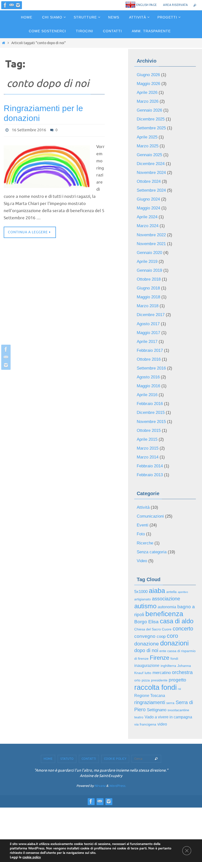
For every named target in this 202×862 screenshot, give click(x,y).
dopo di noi (146, 581)
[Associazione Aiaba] (5, 5)
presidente (159, 607)
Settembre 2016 (151, 330)
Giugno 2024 (148, 183)
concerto (183, 563)
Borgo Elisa (146, 556)
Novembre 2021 (151, 221)
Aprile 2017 (147, 307)
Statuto (67, 678)
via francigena (145, 644)
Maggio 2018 (148, 268)
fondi (174, 589)
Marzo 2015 (147, 400)
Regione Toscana (149, 620)
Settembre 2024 (151, 175)
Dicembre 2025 (151, 113)
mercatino (161, 600)
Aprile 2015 (147, 392)
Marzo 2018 (147, 276)
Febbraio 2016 (150, 361)
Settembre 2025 (151, 120)
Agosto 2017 (148, 291)
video (162, 644)
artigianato (142, 538)
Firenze (159, 588)
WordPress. (117, 705)
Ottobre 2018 (149, 252)
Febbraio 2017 (150, 314)
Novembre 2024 (151, 159)
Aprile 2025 (147, 128)
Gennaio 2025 (149, 144)
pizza (146, 607)
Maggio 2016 (148, 345)
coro (172, 569)
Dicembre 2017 (151, 283)
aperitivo (183, 531)
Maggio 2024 (148, 190)
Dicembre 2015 (151, 369)
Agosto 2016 (148, 338)
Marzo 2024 (147, 206)
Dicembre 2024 (151, 152)
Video (142, 501)
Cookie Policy (115, 678)
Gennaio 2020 (149, 229)
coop (161, 569)
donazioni (174, 575)
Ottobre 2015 (149, 384)
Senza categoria (152, 493)
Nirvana (99, 705)
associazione (166, 537)
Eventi (142, 470)
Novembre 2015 (151, 376)
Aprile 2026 (147, 89)
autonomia (167, 544)
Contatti (89, 678)
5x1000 (141, 530)
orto (137, 607)
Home (48, 678)
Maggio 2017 (148, 299)
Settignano (156, 632)
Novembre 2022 (151, 214)
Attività (143, 455)
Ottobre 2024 (149, 167)
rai (179, 614)
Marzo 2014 (147, 408)
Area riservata (175, 5)
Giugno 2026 (148, 74)
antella (171, 531)
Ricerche (145, 486)
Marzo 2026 (147, 97)
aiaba (157, 530)
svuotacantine (178, 632)
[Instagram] (18, 5)
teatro (138, 638)
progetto (177, 606)
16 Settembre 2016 (29, 129)
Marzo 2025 (147, 136)
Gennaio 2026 (149, 105)
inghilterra (168, 595)
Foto (141, 478)
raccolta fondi (155, 613)
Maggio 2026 (148, 82)
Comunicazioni (150, 462)
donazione (146, 575)
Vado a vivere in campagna (168, 638)
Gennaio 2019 (149, 245)
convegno (144, 569)
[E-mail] (12, 5)
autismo (145, 543)
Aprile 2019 (147, 237)
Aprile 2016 (147, 353)
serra (170, 626)
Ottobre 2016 (149, 322)
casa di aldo (176, 556)
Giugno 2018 (148, 260)
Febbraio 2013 (150, 423)
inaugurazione (146, 594)
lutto (148, 601)
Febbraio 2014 (150, 415)
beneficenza (164, 550)
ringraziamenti (149, 625)
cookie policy (31, 857)
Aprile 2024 (147, 198)
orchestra (182, 600)
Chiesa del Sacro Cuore (152, 563)
